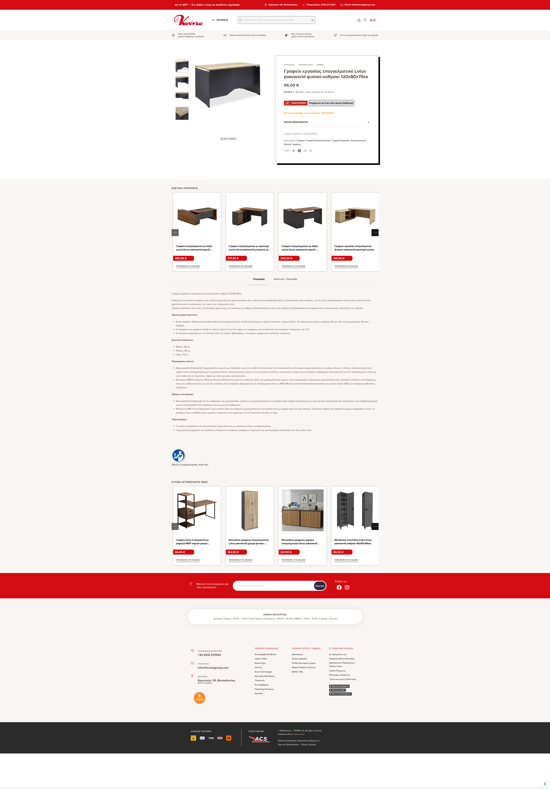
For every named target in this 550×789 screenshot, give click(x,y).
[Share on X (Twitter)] (299, 150)
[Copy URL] (310, 150)
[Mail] (305, 150)
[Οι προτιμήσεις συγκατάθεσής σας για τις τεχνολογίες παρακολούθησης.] (545, 784)
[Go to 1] (182, 66)
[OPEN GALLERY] (228, 98)
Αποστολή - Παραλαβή (285, 279)
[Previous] (199, 100)
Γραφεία (320, 65)
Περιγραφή (259, 279)
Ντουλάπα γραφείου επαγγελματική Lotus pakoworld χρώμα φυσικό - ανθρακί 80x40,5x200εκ (249, 543)
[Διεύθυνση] (192, 676)
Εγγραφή (319, 586)
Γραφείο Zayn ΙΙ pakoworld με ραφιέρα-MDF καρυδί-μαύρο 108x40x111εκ (192, 543)
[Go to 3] (182, 97)
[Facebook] (339, 587)
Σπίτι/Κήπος (289, 65)
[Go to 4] (182, 113)
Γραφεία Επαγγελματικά (318, 140)
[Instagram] (347, 587)
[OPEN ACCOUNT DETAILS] (359, 20)
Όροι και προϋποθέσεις (341, 694)
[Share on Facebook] (293, 150)
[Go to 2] (182, 81)
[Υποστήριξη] (192, 663)
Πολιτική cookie (338, 690)
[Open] (365, 20)
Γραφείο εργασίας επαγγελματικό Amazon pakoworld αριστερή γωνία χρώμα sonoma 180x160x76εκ (354, 250)
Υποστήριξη (203, 664)
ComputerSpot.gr (298, 734)
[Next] (258, 100)
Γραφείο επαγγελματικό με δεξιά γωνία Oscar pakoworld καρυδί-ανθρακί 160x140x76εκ (300, 250)
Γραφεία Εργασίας (340, 140)
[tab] (259, 279)
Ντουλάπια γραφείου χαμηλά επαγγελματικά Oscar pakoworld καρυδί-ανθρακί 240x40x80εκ (299, 543)
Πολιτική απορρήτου (340, 686)
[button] (240, 20)
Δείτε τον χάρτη (205, 683)
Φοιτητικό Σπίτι (306, 65)
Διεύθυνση (203, 677)
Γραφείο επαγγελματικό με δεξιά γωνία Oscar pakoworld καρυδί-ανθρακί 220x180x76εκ (194, 250)
